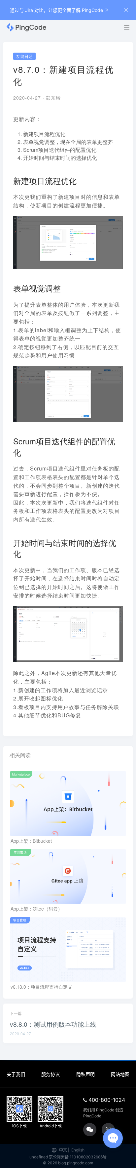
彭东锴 (53, 97)
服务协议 (50, 1074)
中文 (63, 1149)
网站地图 (120, 1074)
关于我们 (16, 1074)
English (78, 1149)
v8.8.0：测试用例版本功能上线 (53, 1023)
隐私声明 (85, 1074)
